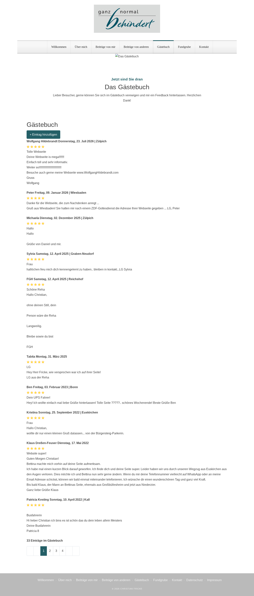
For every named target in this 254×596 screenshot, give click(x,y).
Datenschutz (194, 580)
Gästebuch (163, 46)
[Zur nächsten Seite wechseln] (69, 551)
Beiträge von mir (105, 46)
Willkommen (58, 46)
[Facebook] (233, 36)
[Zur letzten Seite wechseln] (76, 551)
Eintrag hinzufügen (44, 134)
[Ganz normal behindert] (127, 19)
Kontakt (204, 46)
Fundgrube (184, 46)
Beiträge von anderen (136, 46)
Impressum (214, 580)
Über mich (81, 46)
